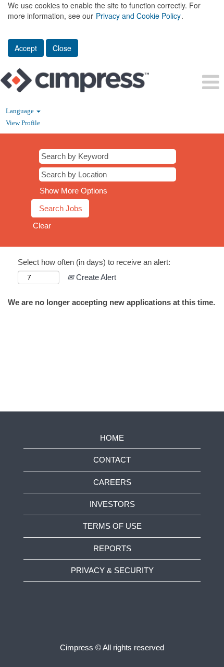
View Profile (23, 123)
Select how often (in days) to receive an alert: (94, 262)
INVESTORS (112, 504)
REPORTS (112, 548)
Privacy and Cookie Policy (138, 15)
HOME (112, 437)
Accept (26, 48)
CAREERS (112, 482)
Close (62, 48)
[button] (187, 82)
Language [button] (20, 111)
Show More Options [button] (73, 190)
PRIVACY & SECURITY (112, 570)
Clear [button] (42, 225)
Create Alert (95, 277)
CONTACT (112, 459)
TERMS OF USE (112, 526)
